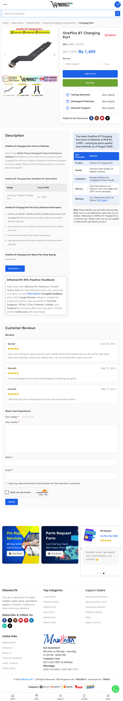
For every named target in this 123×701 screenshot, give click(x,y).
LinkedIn (49, 304)
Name (9, 457)
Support (91, 590)
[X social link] (10, 620)
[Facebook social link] (91, 118)
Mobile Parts (33, 22)
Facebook (12, 308)
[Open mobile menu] (5, 5)
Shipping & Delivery (95, 607)
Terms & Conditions (12, 657)
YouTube (51, 300)
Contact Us (7, 647)
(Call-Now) (67, 662)
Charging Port (86, 22)
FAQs (88, 617)
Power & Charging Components (59, 22)
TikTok (21, 304)
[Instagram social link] (96, 118)
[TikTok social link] (107, 118)
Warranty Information (96, 596)
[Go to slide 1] (97, 573)
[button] (5, 55)
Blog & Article (9, 642)
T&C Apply (102, 200)
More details (108, 107)
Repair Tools (49, 622)
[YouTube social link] (102, 118)
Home (5, 22)
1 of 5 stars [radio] (23, 417)
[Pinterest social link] (26, 620)
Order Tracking (9, 663)
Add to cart (90, 73)
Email (9, 470)
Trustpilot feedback (52, 293)
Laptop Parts (49, 617)
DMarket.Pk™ (27, 679)
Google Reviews (27, 297)
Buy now (90, 82)
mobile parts (21, 311)
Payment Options (94, 612)
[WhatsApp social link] (4, 625)
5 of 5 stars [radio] (32, 417)
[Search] (117, 13)
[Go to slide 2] (100, 573)
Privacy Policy (9, 668)
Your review (12, 422)
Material (66, 58)
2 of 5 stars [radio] (25, 417)
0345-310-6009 (51, 669)
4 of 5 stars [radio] (30, 417)
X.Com (29, 304)
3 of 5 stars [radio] (28, 417)
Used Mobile (49, 596)
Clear (107, 64)
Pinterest (39, 304)
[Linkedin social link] (31, 620)
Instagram (12, 304)
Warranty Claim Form (96, 601)
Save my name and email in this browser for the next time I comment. (45, 483)
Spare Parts (18, 22)
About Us (6, 652)
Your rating (12, 417)
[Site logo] (61, 4)
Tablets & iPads (51, 601)
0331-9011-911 (70, 669)
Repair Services (93, 622)
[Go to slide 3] (103, 573)
